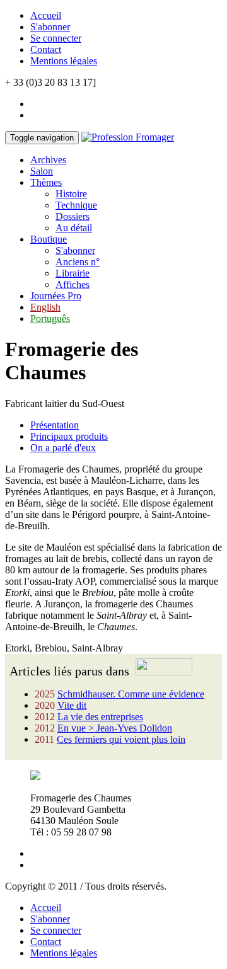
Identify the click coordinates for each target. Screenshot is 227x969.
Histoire (71, 193)
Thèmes (46, 182)
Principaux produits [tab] (69, 436)
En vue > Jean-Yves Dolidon (114, 728)
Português (50, 318)
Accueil (45, 15)
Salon (41, 171)
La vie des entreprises (100, 716)
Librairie (72, 273)
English (45, 307)
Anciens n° (77, 261)
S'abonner (50, 26)
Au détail (73, 227)
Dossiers (72, 216)
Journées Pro (55, 295)
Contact (45, 49)
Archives (48, 159)
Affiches (72, 284)
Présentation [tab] (54, 425)
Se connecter (55, 38)
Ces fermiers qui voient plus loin (121, 739)
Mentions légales (63, 60)
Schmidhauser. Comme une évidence (130, 694)
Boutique (48, 239)
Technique (76, 205)
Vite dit (71, 705)
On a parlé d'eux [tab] (63, 447)
